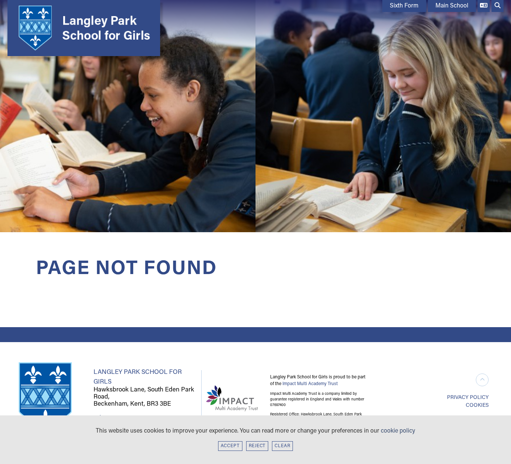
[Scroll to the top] (482, 380)
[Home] (82, 28)
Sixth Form (404, 6)
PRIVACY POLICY (468, 397)
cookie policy (398, 431)
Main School (451, 6)
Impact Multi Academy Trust (310, 384)
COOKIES (477, 405)
